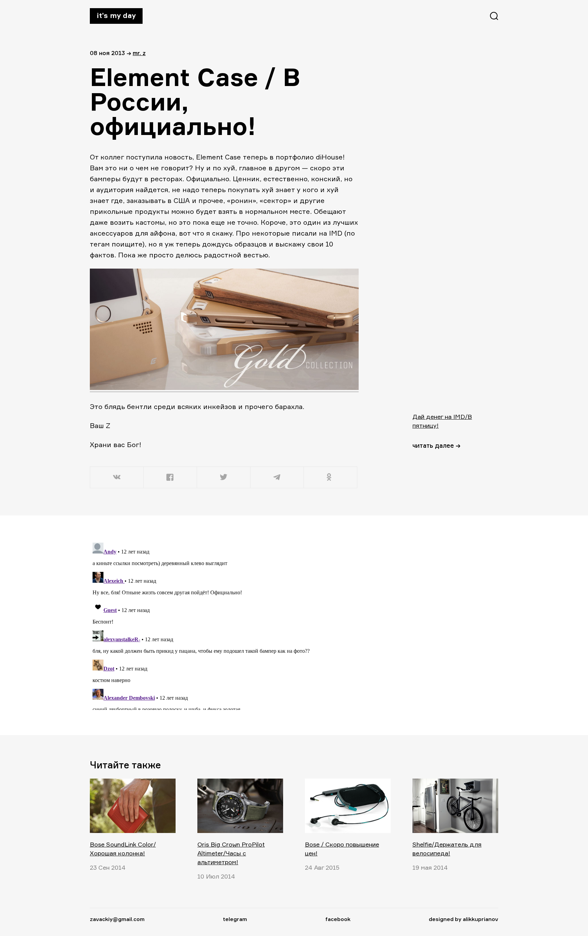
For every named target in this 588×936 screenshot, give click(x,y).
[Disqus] (224, 625)
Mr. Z (139, 52)
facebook (337, 919)
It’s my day (116, 15)
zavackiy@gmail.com (117, 919)
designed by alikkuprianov (463, 919)
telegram (235, 919)
